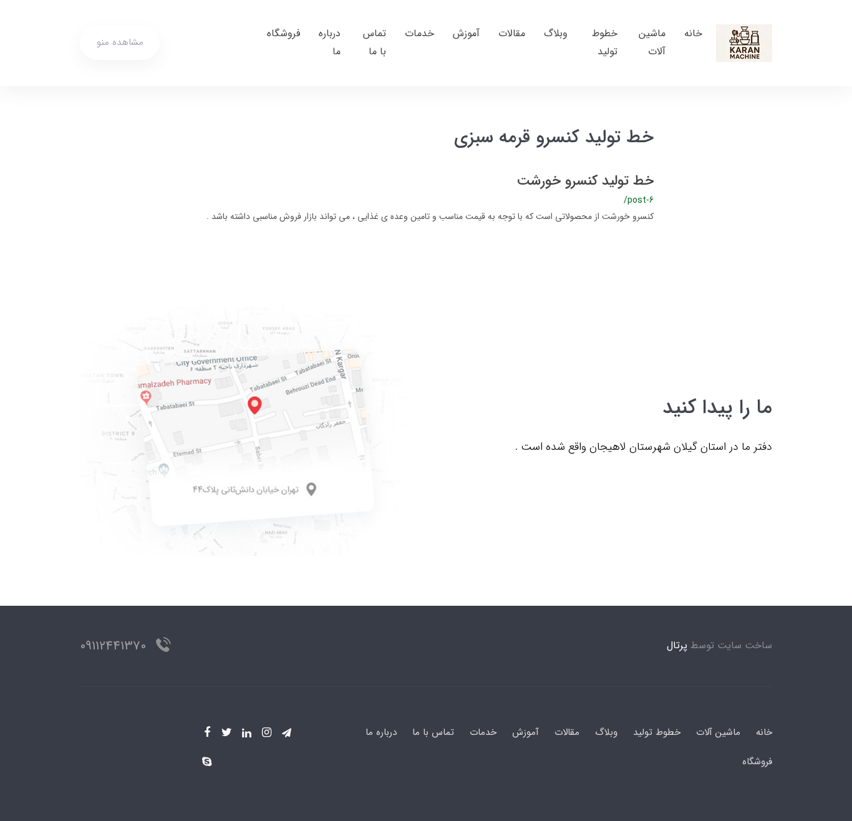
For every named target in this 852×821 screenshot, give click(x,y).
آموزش (466, 33)
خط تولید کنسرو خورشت (585, 181)
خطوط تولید (604, 42)
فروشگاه (283, 33)
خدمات (419, 33)
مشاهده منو (120, 42)
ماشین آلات (652, 42)
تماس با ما (374, 42)
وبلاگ (556, 33)
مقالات (511, 33)
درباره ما (330, 42)
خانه (693, 33)
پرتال (677, 645)
